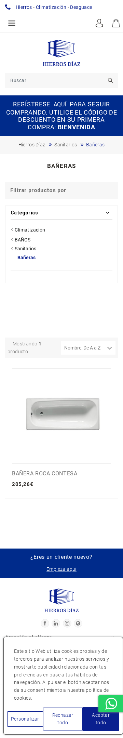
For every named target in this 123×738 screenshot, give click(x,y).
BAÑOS (22, 239)
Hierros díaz (31, 144)
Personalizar (25, 719)
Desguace (81, 7)
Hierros (24, 7)
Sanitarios (65, 144)
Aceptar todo (101, 719)
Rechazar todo (62, 719)
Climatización (51, 7)
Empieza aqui (61, 569)
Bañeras (26, 257)
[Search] (110, 80)
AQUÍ (60, 104)
